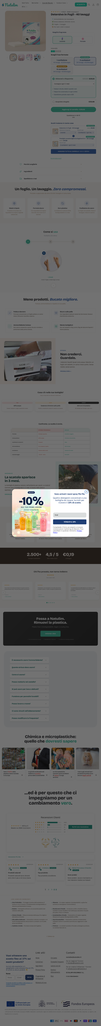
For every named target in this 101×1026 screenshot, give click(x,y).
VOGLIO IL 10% (70, 522)
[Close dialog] (86, 491)
